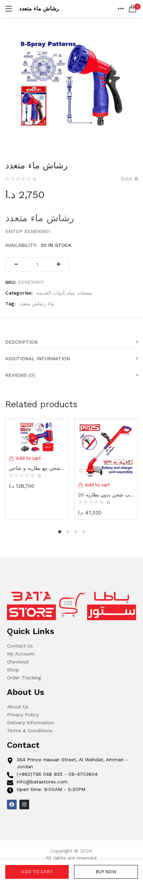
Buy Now (106, 871)
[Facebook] (12, 804)
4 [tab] (83, 531)
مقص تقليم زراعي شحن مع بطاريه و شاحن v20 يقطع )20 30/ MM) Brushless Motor (37, 468)
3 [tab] (75, 531)
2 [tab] (67, 531)
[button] (132, 8)
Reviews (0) (20, 375)
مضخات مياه (80, 293)
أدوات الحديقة (50, 293)
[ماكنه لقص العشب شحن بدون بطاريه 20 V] (106, 450)
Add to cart (37, 871)
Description (21, 342)
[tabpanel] (37, 468)
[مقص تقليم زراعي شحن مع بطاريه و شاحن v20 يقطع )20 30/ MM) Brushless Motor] (37, 436)
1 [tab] (59, 531)
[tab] (71, 340)
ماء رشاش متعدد (36, 303)
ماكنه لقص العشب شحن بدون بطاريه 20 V (106, 494)
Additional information (37, 358)
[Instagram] (24, 804)
